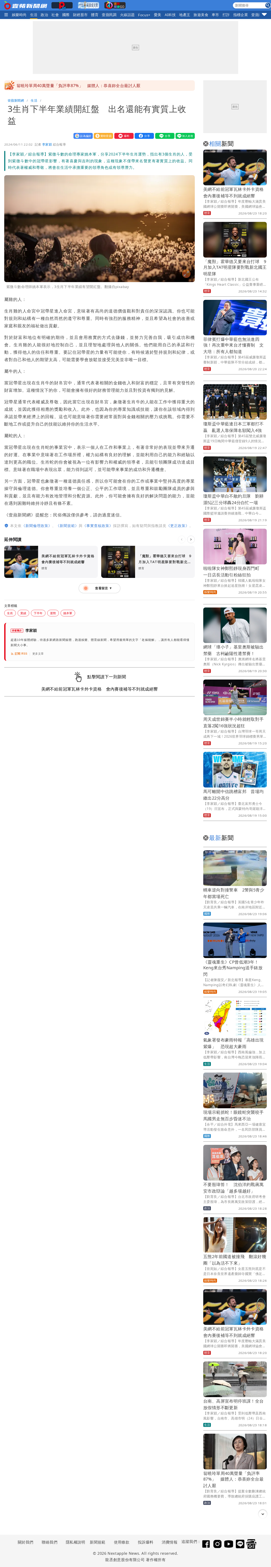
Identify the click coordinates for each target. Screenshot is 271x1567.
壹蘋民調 (109, 14)
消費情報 (169, 1542)
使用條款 (122, 1542)
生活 (33, 14)
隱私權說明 (74, 1542)
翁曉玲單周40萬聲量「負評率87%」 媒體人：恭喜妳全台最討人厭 (233, 1479)
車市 (215, 14)
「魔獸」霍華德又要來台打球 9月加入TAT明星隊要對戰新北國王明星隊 (235, 268)
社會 (55, 14)
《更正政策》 (177, 525)
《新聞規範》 (67, 525)
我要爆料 (123, 136)
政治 (44, 14)
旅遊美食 (201, 14)
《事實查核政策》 (98, 525)
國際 (66, 14)
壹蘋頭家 (258, 14)
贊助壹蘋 (102, 136)
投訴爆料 (145, 1542)
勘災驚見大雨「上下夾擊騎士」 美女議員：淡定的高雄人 (70, 85)
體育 (94, 14)
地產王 (184, 14)
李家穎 (47, 144)
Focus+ (144, 14)
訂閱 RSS (21, 653)
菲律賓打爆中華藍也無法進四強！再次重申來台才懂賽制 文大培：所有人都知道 (233, 345)
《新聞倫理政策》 (37, 525)
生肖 (10, 613)
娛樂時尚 (19, 14)
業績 (23, 613)
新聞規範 (97, 1542)
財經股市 (80, 14)
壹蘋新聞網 (16, 100)
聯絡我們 (49, 1542)
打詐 (226, 14)
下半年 (38, 613)
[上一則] (181, 539)
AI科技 (170, 14)
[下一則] (191, 539)
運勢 (53, 613)
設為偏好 (82, 136)
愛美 (157, 14)
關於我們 (25, 1542)
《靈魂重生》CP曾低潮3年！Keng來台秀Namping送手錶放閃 (233, 968)
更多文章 (38, 653)
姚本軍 (67, 613)
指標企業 (240, 14)
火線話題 (127, 14)
